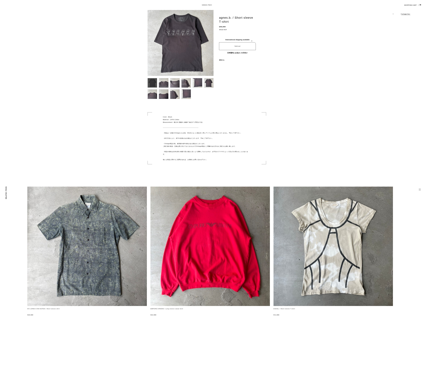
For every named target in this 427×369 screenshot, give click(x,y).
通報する (221, 60)
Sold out (237, 46)
